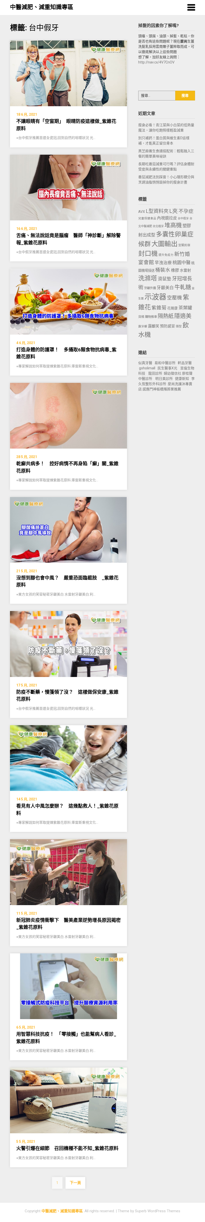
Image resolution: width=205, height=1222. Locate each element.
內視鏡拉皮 (167, 218)
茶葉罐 (185, 307)
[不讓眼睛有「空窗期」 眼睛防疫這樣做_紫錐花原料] (68, 73)
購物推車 (151, 317)
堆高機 (173, 225)
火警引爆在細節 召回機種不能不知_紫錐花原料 (67, 1148)
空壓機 (174, 298)
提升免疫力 (166, 255)
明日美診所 (163, 379)
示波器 (155, 297)
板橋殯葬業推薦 (168, 389)
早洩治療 (163, 262)
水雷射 (185, 270)
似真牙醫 (145, 363)
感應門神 (149, 389)
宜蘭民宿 (184, 245)
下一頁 (75, 1183)
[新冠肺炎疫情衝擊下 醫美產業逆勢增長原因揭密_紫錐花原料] (68, 872)
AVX (141, 212)
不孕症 (186, 211)
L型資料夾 (157, 211)
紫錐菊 (159, 308)
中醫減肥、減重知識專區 (41, 7)
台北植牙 (158, 226)
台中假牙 (183, 218)
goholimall (147, 368)
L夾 (173, 211)
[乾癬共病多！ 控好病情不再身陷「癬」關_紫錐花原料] (68, 415)
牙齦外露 (150, 288)
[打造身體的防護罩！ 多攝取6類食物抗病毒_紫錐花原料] (68, 301)
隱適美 (183, 316)
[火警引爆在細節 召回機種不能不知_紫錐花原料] (68, 1100)
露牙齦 (142, 326)
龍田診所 (155, 373)
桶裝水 (162, 270)
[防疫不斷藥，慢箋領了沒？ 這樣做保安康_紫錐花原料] (68, 643)
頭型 (179, 326)
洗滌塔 (147, 278)
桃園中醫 (181, 262)
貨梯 (141, 317)
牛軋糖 (182, 287)
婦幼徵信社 (173, 373)
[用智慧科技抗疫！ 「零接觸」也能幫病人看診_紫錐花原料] (68, 986)
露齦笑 (153, 326)
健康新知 (182, 379)
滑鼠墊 (164, 278)
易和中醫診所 (165, 363)
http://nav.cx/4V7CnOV (156, 62)
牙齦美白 (165, 287)
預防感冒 (167, 326)
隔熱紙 (166, 316)
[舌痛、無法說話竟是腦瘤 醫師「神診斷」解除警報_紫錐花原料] (68, 187)
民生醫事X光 (167, 368)
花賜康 (172, 308)
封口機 (148, 253)
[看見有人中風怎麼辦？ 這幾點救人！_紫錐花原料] (68, 757)
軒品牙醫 (185, 363)
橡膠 (175, 270)
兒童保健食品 (147, 218)
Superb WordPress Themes (157, 1211)
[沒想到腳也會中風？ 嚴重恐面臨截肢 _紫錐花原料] (68, 529)
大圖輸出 (165, 244)
